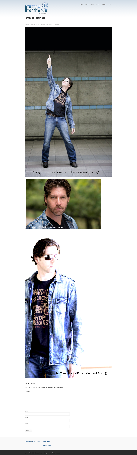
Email (26, 417)
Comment (28, 391)
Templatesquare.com (54, 453)
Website (27, 423)
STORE (109, 4)
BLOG (97, 4)
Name (26, 411)
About (87, 4)
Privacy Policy (28, 441)
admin (27, 24)
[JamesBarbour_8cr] (68, 176)
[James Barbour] (36, 13)
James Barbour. (40, 453)
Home (81, 4)
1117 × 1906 (54, 24)
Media (92, 4)
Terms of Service (36, 441)
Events (103, 4)
